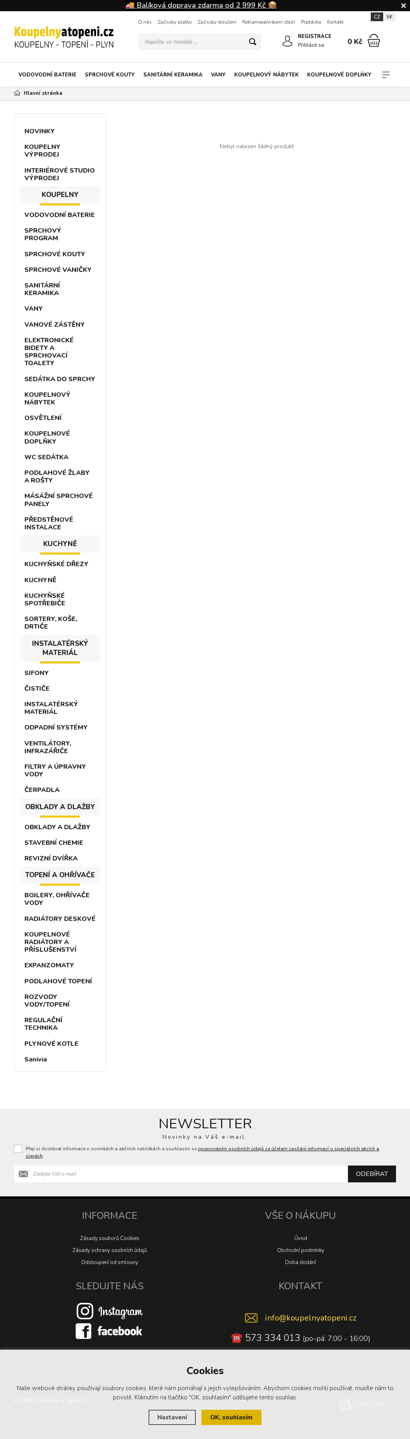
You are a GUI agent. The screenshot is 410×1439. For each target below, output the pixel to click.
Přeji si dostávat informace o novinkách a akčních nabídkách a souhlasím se (202, 1152)
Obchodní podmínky (300, 1250)
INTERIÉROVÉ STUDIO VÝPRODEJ (59, 174)
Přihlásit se (311, 45)
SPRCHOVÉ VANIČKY (58, 269)
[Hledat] (252, 41)
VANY (218, 74)
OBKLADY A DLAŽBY (57, 827)
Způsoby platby (175, 22)
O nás (145, 22)
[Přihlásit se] (287, 41)
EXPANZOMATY (49, 965)
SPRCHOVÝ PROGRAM (42, 234)
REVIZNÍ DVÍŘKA (51, 858)
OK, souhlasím (231, 1417)
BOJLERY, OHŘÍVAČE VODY (57, 899)
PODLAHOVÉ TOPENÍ (58, 981)
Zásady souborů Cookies (109, 1238)
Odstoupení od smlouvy (109, 1262)
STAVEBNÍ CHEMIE (53, 842)
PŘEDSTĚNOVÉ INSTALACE (48, 523)
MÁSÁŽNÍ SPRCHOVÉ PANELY (58, 500)
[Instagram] (109, 1310)
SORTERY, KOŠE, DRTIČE (50, 623)
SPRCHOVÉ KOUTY (110, 74)
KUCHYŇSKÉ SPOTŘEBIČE (44, 599)
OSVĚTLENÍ (43, 418)
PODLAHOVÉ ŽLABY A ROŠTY (57, 476)
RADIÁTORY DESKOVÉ (60, 918)
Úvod (300, 1238)
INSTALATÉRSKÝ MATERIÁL (51, 708)
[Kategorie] (386, 75)
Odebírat (372, 1174)
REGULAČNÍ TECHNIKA (43, 1024)
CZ (377, 17)
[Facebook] (109, 1330)
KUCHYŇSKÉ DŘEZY (56, 564)
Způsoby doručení (217, 22)
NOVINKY (39, 131)
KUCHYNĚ (40, 580)
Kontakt (335, 22)
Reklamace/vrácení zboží (268, 22)
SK (389, 17)
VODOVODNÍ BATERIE (47, 74)
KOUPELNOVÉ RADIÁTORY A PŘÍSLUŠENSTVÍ (50, 942)
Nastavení (172, 1417)
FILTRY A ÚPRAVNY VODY (55, 770)
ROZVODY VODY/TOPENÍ (47, 1001)
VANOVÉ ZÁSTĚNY (54, 324)
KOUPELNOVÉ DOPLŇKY (339, 74)
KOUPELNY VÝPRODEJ (42, 151)
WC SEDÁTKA (46, 457)
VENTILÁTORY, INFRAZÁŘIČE (47, 747)
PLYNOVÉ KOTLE (51, 1043)
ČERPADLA (42, 790)
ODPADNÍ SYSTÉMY (56, 727)
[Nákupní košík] (374, 40)
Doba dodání (300, 1262)
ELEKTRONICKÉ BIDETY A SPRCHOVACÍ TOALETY (49, 352)
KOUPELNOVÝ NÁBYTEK (266, 74)
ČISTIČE (37, 688)
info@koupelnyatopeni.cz (310, 1317)
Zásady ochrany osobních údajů (109, 1250)
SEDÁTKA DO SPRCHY (59, 379)
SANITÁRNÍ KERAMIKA (173, 74)
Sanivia (35, 1059)
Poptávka (311, 22)
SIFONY (36, 673)
